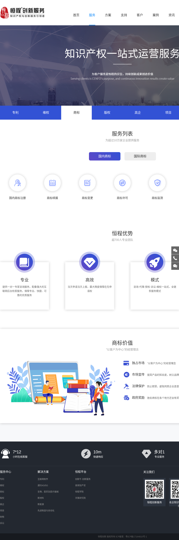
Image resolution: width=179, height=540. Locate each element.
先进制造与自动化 (46, 510)
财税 (2, 517)
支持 (124, 15)
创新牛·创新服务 (83, 479)
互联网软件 (43, 479)
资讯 (172, 15)
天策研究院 (80, 498)
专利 (15, 112)
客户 (140, 15)
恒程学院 (79, 492)
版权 (107, 112)
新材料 (41, 498)
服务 (92, 15)
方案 (108, 15)
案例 (156, 15)
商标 (76, 112)
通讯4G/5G (43, 485)
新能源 (41, 504)
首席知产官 (80, 485)
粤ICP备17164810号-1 (136, 536)
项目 (2, 510)
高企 (138, 112)
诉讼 (2, 523)
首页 (76, 15)
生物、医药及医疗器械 (48, 492)
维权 (46, 112)
